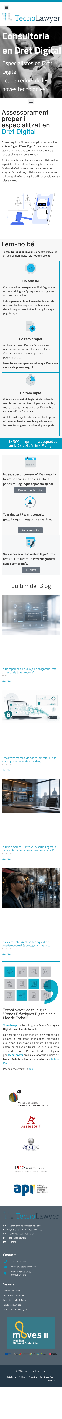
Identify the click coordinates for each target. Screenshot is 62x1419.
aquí (31, 1069)
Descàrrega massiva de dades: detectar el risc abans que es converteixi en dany (29, 759)
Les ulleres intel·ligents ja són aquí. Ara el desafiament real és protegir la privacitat (26, 944)
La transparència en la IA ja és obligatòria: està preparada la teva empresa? (29, 671)
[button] (6, 7)
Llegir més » (7, 680)
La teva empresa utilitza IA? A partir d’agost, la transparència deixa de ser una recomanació (29, 849)
